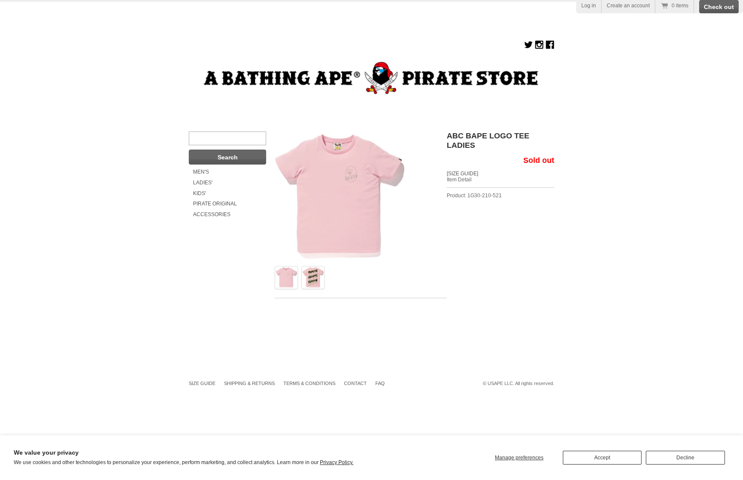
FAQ (380, 383)
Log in (588, 6)
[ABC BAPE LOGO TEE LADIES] (286, 277)
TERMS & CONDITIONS (309, 383)
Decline (685, 458)
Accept (602, 458)
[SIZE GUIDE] (462, 174)
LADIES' (202, 183)
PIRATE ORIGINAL (215, 204)
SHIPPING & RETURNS (249, 383)
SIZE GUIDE (202, 383)
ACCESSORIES (211, 214)
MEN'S (201, 172)
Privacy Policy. (336, 462)
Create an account (628, 6)
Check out (719, 6)
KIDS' (199, 193)
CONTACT (355, 383)
